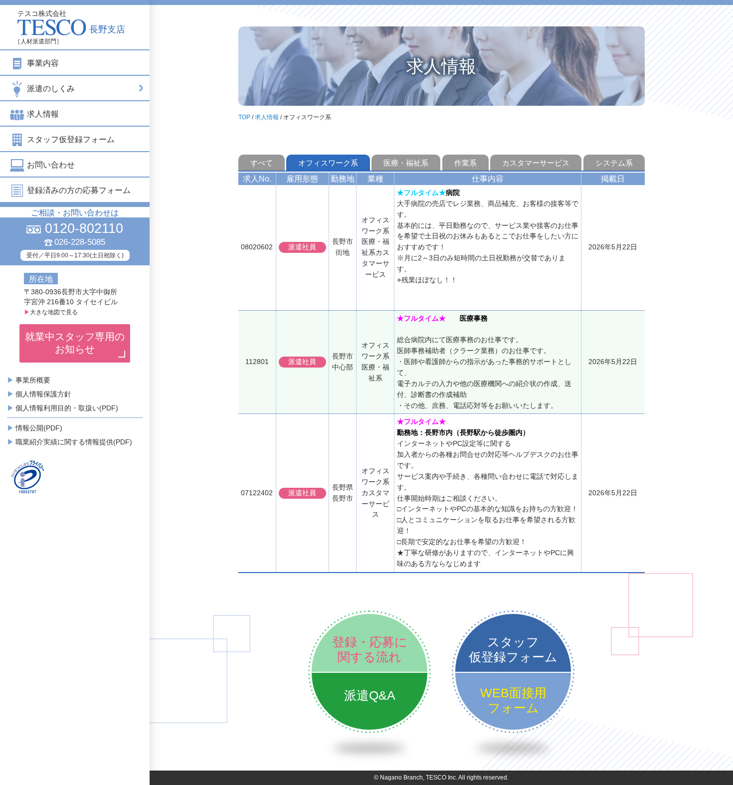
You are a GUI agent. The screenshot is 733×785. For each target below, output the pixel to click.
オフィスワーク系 (328, 163)
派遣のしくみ (51, 88)
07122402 (257, 493)
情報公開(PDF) (38, 428)
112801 (257, 362)
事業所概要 (32, 380)
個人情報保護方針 (43, 394)
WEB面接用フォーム (513, 700)
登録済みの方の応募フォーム (79, 190)
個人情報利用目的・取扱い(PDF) (66, 408)
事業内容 (43, 63)
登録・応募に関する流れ (369, 649)
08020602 (257, 247)
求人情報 (43, 114)
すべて (261, 163)
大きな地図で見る (51, 312)
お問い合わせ (51, 165)
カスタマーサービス (535, 163)
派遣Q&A (369, 695)
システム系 (614, 163)
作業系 (465, 163)
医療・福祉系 (405, 163)
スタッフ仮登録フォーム (71, 139)
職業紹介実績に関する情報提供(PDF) (73, 442)
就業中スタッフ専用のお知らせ (75, 343)
